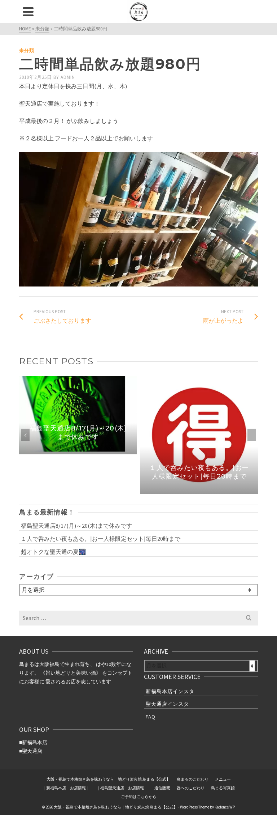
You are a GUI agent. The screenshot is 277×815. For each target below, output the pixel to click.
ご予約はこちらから (139, 796)
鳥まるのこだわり (192, 779)
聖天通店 (32, 751)
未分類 (26, 50)
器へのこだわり (191, 787)
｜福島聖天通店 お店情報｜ (122, 787)
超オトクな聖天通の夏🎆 (53, 551)
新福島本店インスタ (170, 691)
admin (68, 77)
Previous (25, 435)
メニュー (223, 779)
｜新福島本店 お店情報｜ (66, 787)
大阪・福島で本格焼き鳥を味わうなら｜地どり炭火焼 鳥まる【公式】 (108, 779)
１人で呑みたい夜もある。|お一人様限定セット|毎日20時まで (100, 538)
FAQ (150, 716)
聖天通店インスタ (167, 704)
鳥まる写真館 (223, 787)
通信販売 (162, 787)
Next (251, 435)
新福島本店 (34, 742)
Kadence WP (225, 807)
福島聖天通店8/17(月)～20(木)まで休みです (76, 525)
